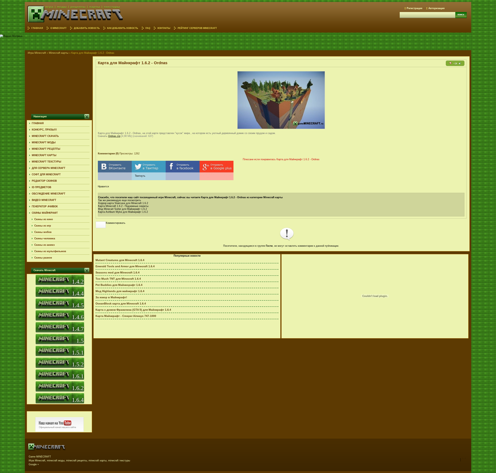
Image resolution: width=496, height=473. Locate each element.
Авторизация (436, 8)
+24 (455, 63)
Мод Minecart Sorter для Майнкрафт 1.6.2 (122, 209)
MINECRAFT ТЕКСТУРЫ (46, 161)
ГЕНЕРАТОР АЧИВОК (45, 206)
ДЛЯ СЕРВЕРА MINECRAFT (48, 168)
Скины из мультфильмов (50, 251)
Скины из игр (42, 225)
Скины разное (43, 257)
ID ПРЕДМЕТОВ (41, 187)
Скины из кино (43, 219)
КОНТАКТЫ (164, 28)
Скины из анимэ (44, 244)
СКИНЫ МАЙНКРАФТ (45, 212)
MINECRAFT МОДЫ (44, 142)
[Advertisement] (400, 41)
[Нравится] (460, 63)
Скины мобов (43, 232)
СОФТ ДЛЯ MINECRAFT (46, 174)
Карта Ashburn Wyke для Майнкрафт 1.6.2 (123, 211)
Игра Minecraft (37, 52)
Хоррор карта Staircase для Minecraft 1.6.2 (123, 203)
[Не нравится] (450, 63)
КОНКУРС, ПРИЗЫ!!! (44, 129)
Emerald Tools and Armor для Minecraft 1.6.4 (125, 266)
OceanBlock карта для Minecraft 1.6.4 (121, 303)
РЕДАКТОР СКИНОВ (44, 180)
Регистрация (414, 8)
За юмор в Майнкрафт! (111, 297)
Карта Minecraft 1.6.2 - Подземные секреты (123, 206)
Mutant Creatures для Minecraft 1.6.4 (120, 260)
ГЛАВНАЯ (38, 123)
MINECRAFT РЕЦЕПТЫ (46, 148)
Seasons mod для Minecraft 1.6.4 (118, 272)
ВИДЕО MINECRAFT (44, 200)
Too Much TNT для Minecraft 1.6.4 (118, 278)
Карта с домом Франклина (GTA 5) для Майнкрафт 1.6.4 (133, 309)
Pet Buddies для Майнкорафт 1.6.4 (119, 284)
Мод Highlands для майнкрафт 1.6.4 (120, 291)
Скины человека (44, 238)
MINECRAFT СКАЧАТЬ (45, 136)
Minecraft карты (58, 52)
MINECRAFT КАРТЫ (44, 155)
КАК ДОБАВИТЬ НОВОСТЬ (122, 28)
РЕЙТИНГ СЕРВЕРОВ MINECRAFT (197, 28)
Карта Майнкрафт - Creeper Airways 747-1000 (126, 315)
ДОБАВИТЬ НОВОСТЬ (87, 28)
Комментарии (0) (108, 153)
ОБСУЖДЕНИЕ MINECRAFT (48, 193)
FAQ (148, 28)
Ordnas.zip (114, 136)
